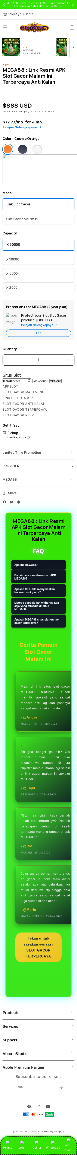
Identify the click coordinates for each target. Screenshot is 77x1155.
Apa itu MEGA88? (26, 565)
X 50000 (13, 245)
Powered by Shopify (51, 1131)
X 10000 (12, 259)
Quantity (10, 349)
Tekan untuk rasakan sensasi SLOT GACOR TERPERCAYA (38, 947)
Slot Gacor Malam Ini (22, 219)
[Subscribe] (61, 1087)
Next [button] (73, 5)
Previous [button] (4, 5)
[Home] (34, 27)
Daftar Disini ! (54, 6)
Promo (7, 1147)
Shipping (24, 111)
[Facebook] (6, 503)
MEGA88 (55, 380)
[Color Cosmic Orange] (8, 149)
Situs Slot (30, 1131)
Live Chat (67, 1147)
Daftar (37, 1147)
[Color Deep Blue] (22, 149)
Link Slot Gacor (18, 204)
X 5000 (12, 273)
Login (22, 1147)
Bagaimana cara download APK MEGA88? (35, 577)
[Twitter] (13, 503)
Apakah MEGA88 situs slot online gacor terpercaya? (36, 621)
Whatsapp (53, 1147)
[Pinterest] (19, 503)
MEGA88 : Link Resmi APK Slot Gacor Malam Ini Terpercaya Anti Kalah (38, 5)
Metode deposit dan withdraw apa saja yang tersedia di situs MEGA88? (36, 606)
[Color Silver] (37, 149)
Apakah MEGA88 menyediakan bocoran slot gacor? (34, 590)
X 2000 (12, 287)
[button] (5, 27)
